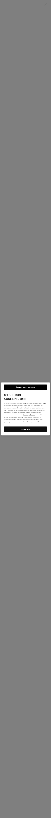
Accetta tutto (25, 429)
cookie (37, 408)
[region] (25, 408)
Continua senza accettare (25, 387)
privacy (29, 408)
